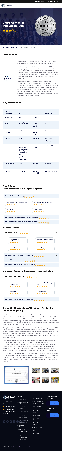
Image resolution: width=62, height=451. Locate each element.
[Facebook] (4, 421)
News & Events (37, 415)
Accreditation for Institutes (23, 412)
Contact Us (36, 433)
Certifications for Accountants (38, 407)
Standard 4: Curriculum (12, 232)
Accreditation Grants (37, 411)
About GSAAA (22, 399)
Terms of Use (17, 447)
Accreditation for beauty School (23, 416)
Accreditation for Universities (23, 403)
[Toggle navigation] (60, 5)
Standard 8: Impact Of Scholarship (16, 276)
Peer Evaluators (37, 427)
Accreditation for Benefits (38, 423)
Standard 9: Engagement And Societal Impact (19, 299)
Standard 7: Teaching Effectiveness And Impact (20, 264)
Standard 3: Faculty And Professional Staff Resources (21, 222)
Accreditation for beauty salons (23, 421)
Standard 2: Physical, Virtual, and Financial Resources (21, 217)
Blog (34, 430)
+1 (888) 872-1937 (54, 1)
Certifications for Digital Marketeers (38, 398)
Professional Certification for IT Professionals (23, 437)
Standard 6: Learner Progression (15, 260)
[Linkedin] (7, 421)
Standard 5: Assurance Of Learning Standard (19, 255)
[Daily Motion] (14, 421)
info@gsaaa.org (40, 1)
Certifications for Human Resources (38, 402)
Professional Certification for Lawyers (23, 431)
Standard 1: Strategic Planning (14, 196)
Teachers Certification (22, 426)
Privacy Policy (27, 447)
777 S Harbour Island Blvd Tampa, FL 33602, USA (9, 411)
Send (54, 403)
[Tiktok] (11, 421)
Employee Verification (36, 419)
